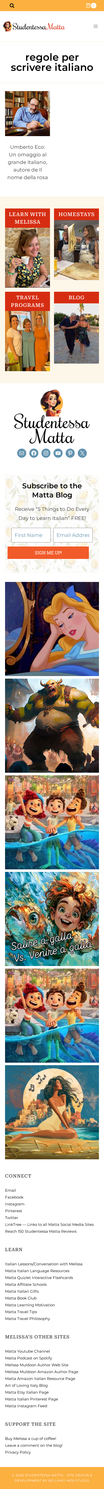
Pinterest (13, 1210)
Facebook (14, 1197)
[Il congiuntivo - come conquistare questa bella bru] (52, 726)
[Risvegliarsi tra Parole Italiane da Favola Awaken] (52, 629)
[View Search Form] (12, 5)
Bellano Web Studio (68, 1480)
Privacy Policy (18, 1452)
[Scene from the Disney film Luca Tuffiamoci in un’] (52, 822)
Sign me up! (48, 553)
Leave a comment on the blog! (34, 1445)
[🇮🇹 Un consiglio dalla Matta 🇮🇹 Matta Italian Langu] (52, 919)
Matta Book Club (21, 1298)
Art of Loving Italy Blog (26, 1385)
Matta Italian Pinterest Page (31, 1399)
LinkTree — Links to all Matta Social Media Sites (49, 1224)
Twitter (11, 1217)
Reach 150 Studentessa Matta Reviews (40, 1231)
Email (10, 1190)
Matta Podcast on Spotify (28, 1358)
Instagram (14, 1204)
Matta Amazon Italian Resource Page (40, 1378)
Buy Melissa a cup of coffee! (30, 1438)
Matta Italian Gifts (22, 1291)
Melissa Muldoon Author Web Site (36, 1364)
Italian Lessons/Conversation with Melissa (44, 1264)
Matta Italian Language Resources (37, 1270)
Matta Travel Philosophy (27, 1318)
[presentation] (27, 113)
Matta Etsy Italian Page (27, 1392)
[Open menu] (95, 26)
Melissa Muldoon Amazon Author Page (41, 1371)
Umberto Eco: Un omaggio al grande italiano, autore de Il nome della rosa (27, 162)
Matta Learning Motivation (30, 1305)
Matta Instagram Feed (26, 1405)
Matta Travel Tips (21, 1311)
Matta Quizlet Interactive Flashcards (39, 1277)
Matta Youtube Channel (27, 1351)
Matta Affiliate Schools (26, 1284)
